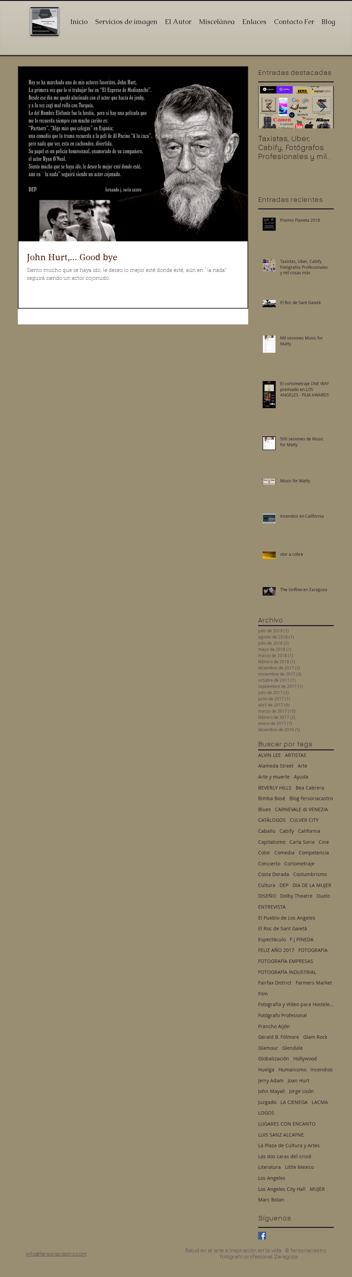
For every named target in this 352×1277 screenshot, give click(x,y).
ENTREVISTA (272, 907)
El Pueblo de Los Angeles (286, 917)
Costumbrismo (310, 874)
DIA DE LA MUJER (312, 885)
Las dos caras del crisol (284, 1156)
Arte (302, 765)
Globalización (273, 1058)
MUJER (317, 1189)
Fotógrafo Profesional (282, 1015)
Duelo (323, 896)
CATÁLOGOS (272, 820)
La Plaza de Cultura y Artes (289, 1145)
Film (263, 993)
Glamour (268, 1048)
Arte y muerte (274, 776)
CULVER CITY (304, 820)
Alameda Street (276, 765)
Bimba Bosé (271, 798)
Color (264, 852)
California (309, 831)
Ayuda (301, 776)
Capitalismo (271, 842)
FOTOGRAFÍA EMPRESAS (285, 961)
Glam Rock (315, 1037)
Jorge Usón (301, 1091)
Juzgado (267, 1102)
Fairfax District (275, 982)
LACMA (320, 1102)
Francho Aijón (274, 1026)
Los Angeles (271, 1178)
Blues (264, 809)
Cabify (286, 831)
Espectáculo (272, 939)
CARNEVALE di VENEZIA (301, 809)
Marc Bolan (271, 1199)
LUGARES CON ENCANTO (287, 1123)
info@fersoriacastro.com (56, 1254)
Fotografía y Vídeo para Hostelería (296, 1004)
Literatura (269, 1167)
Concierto (269, 863)
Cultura (266, 885)
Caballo (266, 831)
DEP (283, 885)
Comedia (284, 852)
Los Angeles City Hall (282, 1189)
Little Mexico (299, 1167)
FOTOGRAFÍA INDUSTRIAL (287, 972)
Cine (324, 842)
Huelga (266, 1069)
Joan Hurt (298, 1080)
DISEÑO (267, 896)
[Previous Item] (269, 107)
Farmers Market (314, 982)
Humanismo (292, 1069)
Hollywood (305, 1058)
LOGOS (266, 1112)
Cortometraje (299, 863)
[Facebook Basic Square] (262, 1236)
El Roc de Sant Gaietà (282, 928)
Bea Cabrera (310, 787)
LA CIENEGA (294, 1102)
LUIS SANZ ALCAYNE (281, 1134)
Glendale (292, 1048)
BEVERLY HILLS (275, 787)
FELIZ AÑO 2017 (276, 950)
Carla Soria (302, 842)
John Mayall (271, 1091)
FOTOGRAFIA (313, 950)
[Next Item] (323, 107)
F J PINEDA (302, 939)
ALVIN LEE (269, 755)
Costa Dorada (273, 874)
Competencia (314, 852)
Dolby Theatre (296, 896)
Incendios (321, 1069)
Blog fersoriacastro (311, 798)
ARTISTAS (295, 755)
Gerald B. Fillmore (278, 1037)
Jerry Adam (271, 1080)
